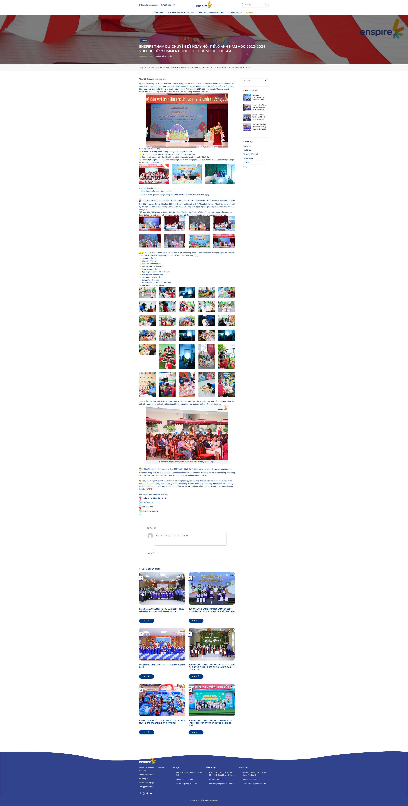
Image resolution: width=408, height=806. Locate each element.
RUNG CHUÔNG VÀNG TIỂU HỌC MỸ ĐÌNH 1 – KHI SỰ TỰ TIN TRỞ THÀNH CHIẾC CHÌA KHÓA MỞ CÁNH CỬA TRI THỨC (212, 667)
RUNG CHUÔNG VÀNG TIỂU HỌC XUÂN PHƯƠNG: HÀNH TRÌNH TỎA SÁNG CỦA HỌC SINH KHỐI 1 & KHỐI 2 (210, 723)
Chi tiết (146, 621)
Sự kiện (249, 12)
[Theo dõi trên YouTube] (151, 793)
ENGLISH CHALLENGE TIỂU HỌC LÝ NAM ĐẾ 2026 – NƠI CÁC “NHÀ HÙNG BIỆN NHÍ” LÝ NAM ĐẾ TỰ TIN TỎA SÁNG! (259, 97)
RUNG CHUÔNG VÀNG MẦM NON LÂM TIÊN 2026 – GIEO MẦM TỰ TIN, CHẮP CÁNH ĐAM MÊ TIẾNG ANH (212, 610)
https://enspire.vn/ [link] (148, 502)
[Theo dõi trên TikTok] (147, 793)
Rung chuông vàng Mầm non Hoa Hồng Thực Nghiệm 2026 (162, 666)
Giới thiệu (247, 150)
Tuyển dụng (234, 12)
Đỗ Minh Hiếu (167, 56)
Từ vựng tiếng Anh (250, 154)
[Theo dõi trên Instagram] (144, 793)
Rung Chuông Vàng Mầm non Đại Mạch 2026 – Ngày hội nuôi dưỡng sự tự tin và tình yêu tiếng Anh (161, 610)
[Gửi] (265, 5)
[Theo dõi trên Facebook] (140, 793)
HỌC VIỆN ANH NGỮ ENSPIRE (180, 12)
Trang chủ (142, 67)
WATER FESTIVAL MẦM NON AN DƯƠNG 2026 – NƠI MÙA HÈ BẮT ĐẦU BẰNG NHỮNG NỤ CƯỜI (162, 722)
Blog (245, 166)
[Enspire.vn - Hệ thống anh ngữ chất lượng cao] (204, 4)
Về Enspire (158, 12)
